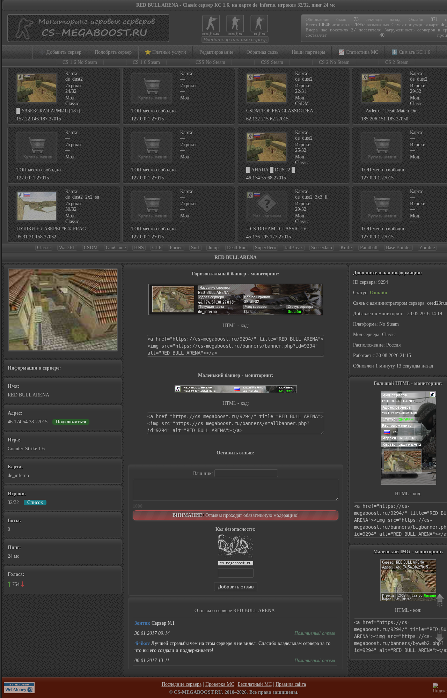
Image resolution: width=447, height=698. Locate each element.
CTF (156, 247)
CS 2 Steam (397, 62)
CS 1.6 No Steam (80, 62)
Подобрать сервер (113, 52)
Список (35, 502)
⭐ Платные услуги (165, 52)
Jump (213, 247)
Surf (195, 247)
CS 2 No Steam (334, 62)
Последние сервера (181, 684)
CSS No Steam (210, 62)
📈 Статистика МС (358, 52)
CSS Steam (272, 62)
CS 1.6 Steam (146, 62)
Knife (346, 247)
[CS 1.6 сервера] (211, 35)
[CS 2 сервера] (259, 35)
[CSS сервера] (235, 35)
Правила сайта (291, 684)
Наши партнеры (308, 52)
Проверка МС (219, 684)
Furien (176, 247)
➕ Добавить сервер (60, 52)
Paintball (369, 247)
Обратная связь (262, 52)
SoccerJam (321, 247)
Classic (44, 247)
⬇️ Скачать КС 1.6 (410, 52)
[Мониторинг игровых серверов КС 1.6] (86, 39)
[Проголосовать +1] (9, 584)
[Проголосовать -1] (22, 584)
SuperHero (265, 247)
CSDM (90, 247)
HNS (139, 247)
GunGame (116, 247)
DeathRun (237, 247)
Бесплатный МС (255, 684)
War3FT (67, 247)
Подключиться (71, 421)
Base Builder (398, 247)
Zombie (427, 247)
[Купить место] (151, 101)
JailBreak (294, 247)
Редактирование (216, 52)
